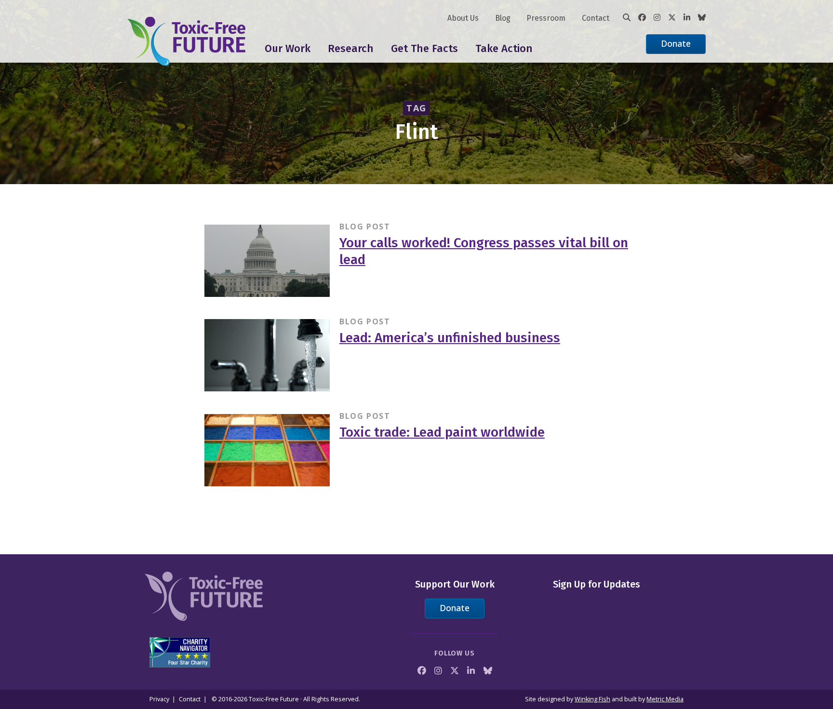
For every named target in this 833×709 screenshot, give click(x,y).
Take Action (504, 48)
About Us (463, 18)
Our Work (287, 48)
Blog (503, 18)
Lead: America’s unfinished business (449, 338)
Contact (595, 18)
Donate (676, 43)
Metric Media (665, 699)
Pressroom (545, 18)
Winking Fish (592, 699)
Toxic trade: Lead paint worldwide (442, 432)
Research (351, 48)
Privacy (159, 699)
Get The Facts (424, 48)
